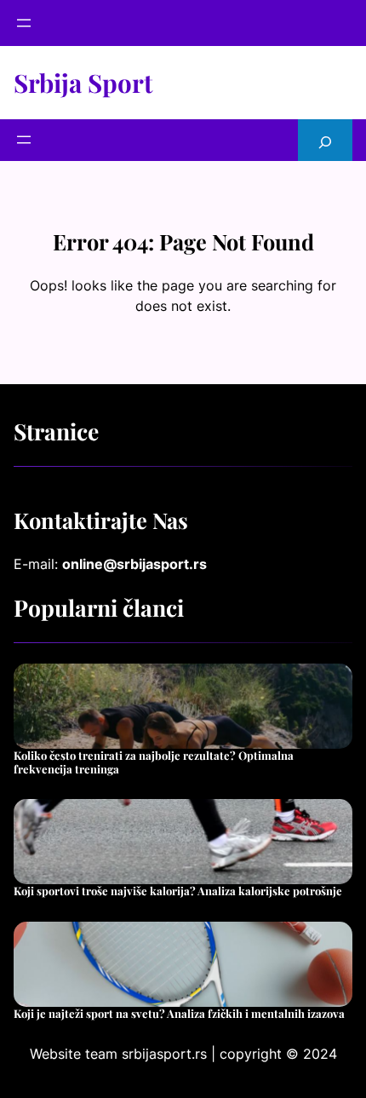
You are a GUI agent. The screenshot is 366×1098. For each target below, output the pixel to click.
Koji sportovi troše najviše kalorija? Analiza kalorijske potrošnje (178, 891)
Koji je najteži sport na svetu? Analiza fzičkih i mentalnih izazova (179, 1013)
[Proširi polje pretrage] (325, 140)
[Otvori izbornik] (24, 23)
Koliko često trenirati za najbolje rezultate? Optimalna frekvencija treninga (154, 762)
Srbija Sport (83, 82)
